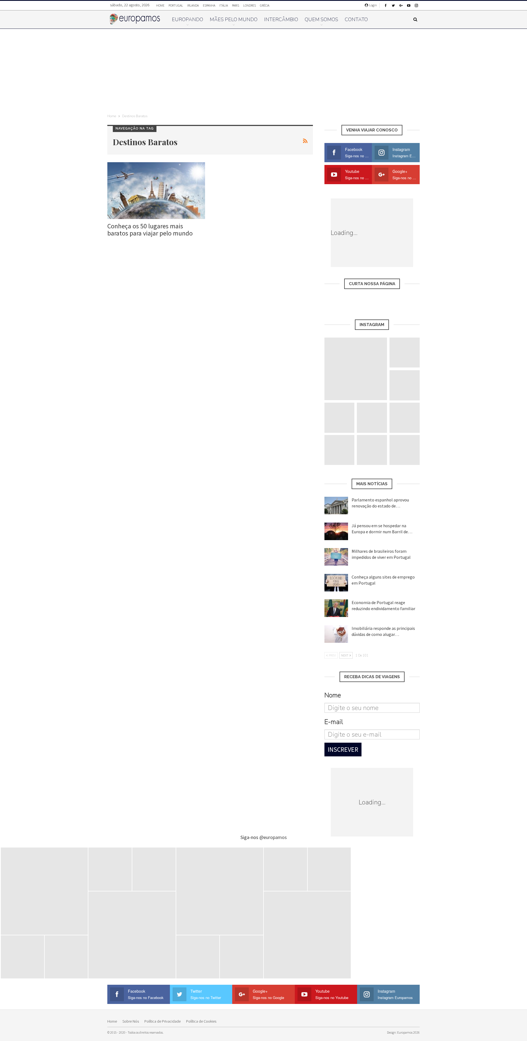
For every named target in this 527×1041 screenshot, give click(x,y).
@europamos (273, 837)
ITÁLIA (223, 5)
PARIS (235, 5)
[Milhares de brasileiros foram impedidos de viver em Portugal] (336, 557)
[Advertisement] (263, 70)
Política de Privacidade (162, 1021)
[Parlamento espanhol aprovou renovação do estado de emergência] (336, 505)
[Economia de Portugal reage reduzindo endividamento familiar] (336, 608)
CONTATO (356, 19)
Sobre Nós (130, 1021)
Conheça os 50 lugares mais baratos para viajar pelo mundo (150, 229)
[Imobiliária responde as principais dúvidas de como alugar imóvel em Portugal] (336, 634)
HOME (160, 5)
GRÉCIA (264, 5)
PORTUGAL (176, 5)
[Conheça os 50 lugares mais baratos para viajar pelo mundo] (156, 190)
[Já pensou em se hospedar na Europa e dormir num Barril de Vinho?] (336, 531)
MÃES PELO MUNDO (233, 19)
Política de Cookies (201, 1021)
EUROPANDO (187, 19)
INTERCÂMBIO (281, 19)
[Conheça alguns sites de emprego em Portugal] (336, 582)
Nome (332, 695)
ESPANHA (209, 5)
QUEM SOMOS (321, 19)
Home (112, 1021)
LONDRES (249, 5)
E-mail (333, 721)
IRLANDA (193, 5)
